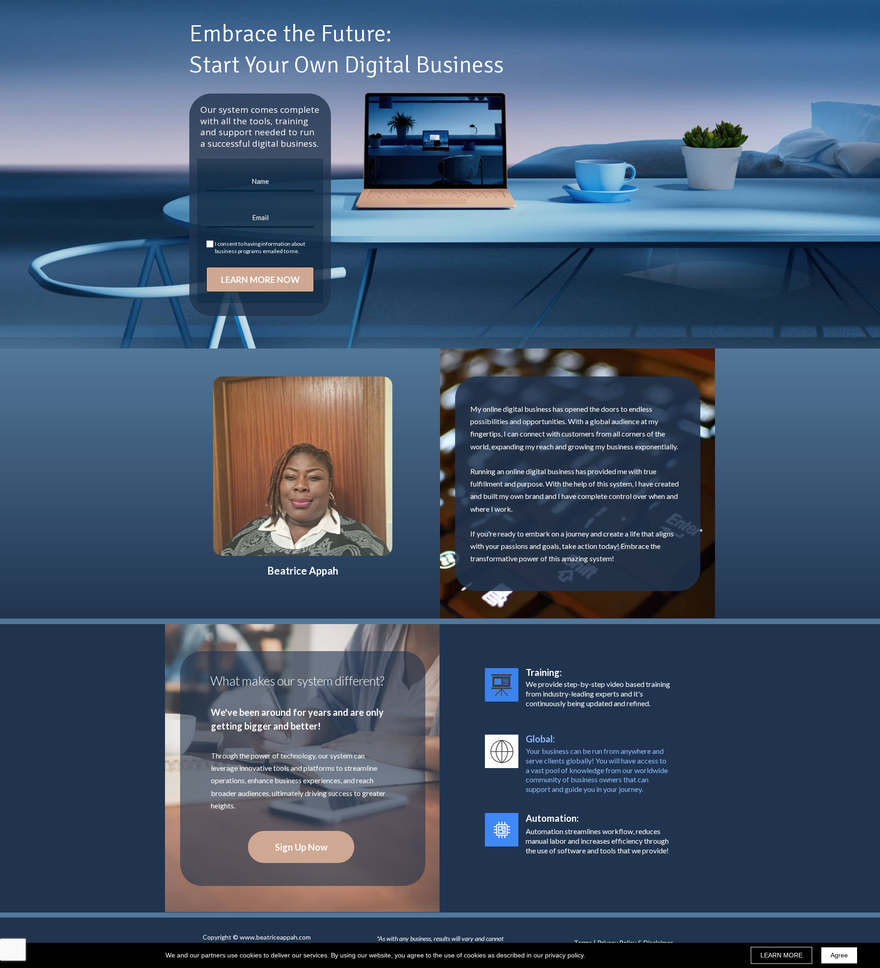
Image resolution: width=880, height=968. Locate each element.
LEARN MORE (781, 955)
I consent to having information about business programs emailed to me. (260, 247)
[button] (301, 847)
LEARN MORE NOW (260, 279)
